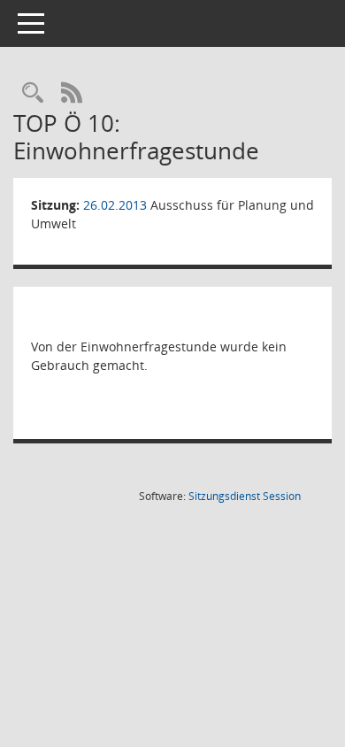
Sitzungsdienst (244, 496)
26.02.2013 (115, 204)
